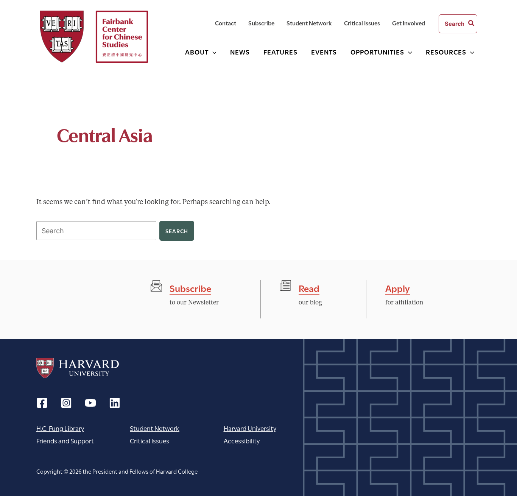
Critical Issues (149, 440)
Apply (397, 287)
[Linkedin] (114, 403)
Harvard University (77, 368)
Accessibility (242, 440)
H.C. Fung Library (60, 428)
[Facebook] (42, 403)
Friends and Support (65, 440)
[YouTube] (90, 403)
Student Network (154, 428)
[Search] (472, 24)
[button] (212, 51)
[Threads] (66, 403)
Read (309, 287)
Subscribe (190, 287)
